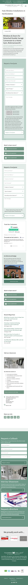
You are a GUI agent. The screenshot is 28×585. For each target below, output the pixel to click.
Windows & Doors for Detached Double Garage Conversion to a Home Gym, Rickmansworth (13, 39)
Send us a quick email (12, 157)
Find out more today (14, 281)
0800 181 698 (8, 405)
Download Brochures (6, 517)
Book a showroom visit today (11, 392)
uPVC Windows (11, 46)
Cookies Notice (11, 578)
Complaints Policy (19, 578)
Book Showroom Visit (7, 490)
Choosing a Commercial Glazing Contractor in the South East (12, 323)
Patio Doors (5, 46)
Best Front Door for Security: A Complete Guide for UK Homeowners (13, 335)
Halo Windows (19, 45)
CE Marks (5, 578)
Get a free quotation (11, 153)
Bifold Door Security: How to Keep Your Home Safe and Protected (14, 318)
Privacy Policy (15, 209)
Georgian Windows (12, 45)
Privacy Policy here (12, 441)
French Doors (5, 45)
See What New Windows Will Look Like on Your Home (13, 340)
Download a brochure (12, 148)
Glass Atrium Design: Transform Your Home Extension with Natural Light (13, 329)
